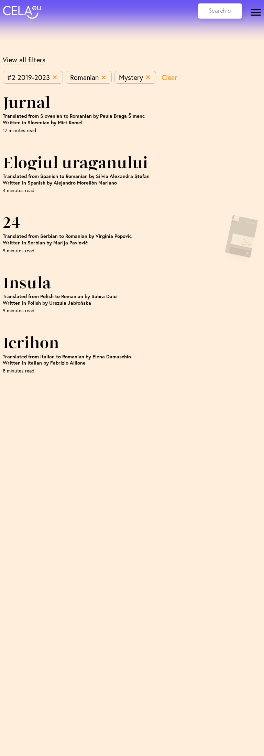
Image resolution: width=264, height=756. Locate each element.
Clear (169, 77)
